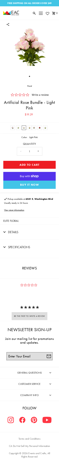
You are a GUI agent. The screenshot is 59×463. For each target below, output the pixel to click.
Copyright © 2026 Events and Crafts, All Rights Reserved (29, 455)
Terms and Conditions (29, 438)
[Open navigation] (41, 13)
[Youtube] (46, 420)
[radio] (12, 128)
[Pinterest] (34, 420)
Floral (29, 86)
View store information (14, 210)
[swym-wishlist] (47, 13)
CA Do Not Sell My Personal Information (29, 446)
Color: (24, 137)
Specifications (18, 247)
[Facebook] (22, 420)
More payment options (29, 185)
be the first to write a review (29, 316)
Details (12, 232)
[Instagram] (11, 420)
